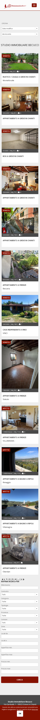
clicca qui (35, 709)
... (18, 579)
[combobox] (18, 28)
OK (20, 713)
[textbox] (19, 587)
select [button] (37, 28)
